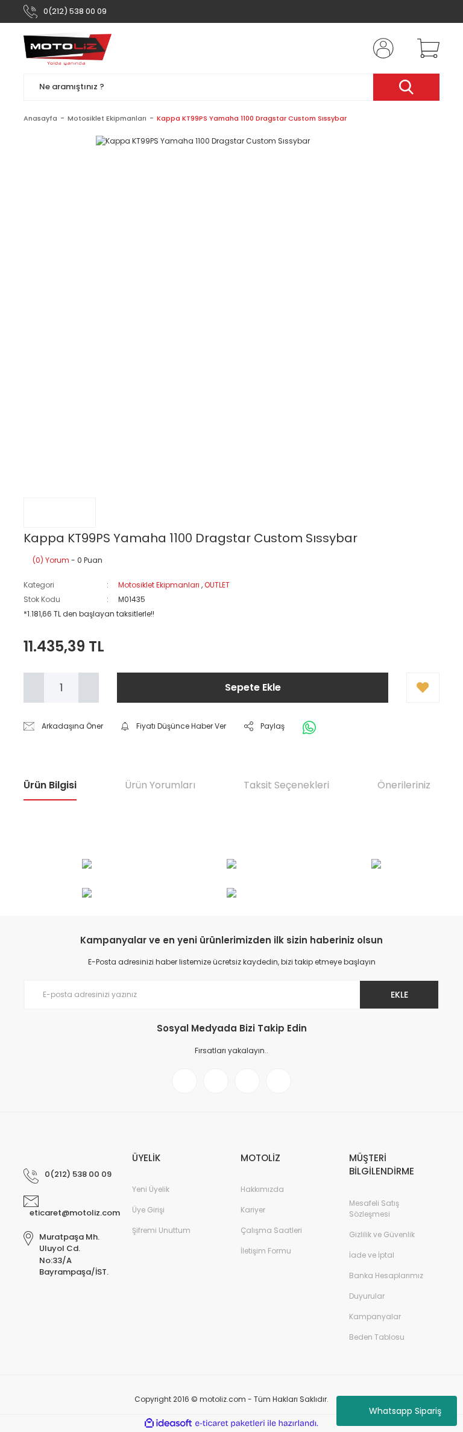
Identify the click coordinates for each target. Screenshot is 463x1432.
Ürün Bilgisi (50, 785)
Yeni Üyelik (150, 1189)
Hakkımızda (262, 1189)
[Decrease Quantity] (34, 688)
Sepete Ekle (253, 687)
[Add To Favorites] (422, 688)
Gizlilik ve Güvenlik (382, 1234)
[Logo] (68, 48)
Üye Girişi (148, 1210)
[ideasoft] (168, 1423)
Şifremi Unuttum (161, 1230)
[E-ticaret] (230, 1423)
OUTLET (217, 585)
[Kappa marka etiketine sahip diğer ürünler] (60, 513)
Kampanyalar (375, 1316)
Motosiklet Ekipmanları (159, 585)
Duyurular (367, 1296)
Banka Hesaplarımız (386, 1275)
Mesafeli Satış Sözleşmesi (374, 1208)
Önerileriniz (403, 785)
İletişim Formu (266, 1251)
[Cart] (425, 48)
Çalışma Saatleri (271, 1230)
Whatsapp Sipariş (405, 1411)
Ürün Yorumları (160, 785)
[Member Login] (381, 48)
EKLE (399, 995)
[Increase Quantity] (88, 688)
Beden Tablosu (377, 1337)
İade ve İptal (371, 1255)
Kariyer (253, 1210)
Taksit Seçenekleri (286, 785)
